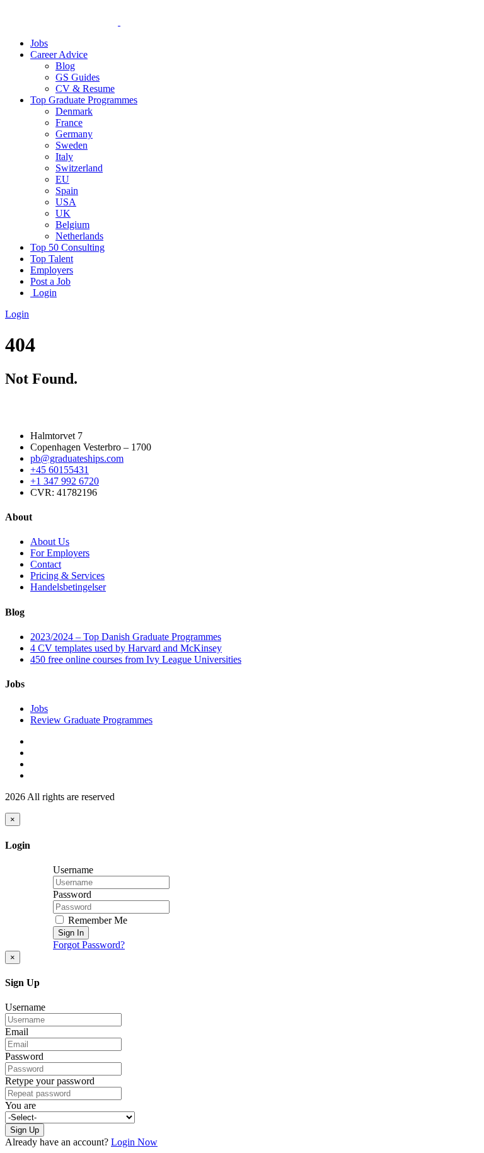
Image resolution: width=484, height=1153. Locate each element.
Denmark (74, 111)
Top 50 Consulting (67, 247)
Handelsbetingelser (68, 587)
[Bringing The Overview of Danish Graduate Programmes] (119, 21)
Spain (66, 190)
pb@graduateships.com (77, 458)
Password (72, 894)
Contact (45, 564)
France (69, 122)
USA (65, 202)
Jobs (39, 43)
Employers (51, 270)
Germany (74, 134)
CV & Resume (85, 88)
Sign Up (24, 1130)
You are (20, 1105)
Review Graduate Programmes (91, 719)
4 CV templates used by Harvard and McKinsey (126, 648)
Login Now (134, 1142)
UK (63, 213)
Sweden (71, 145)
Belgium (72, 224)
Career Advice (59, 54)
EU (62, 179)
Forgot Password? (89, 944)
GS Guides (77, 77)
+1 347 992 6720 (64, 481)
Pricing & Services (67, 575)
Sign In (71, 933)
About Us (49, 541)
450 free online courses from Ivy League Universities (135, 659)
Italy (64, 156)
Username (73, 869)
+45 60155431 (59, 469)
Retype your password (50, 1081)
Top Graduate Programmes (83, 100)
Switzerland (79, 168)
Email (16, 1031)
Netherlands (79, 236)
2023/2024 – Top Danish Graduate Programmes (125, 636)
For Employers (59, 553)
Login (43, 292)
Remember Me (96, 920)
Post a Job (50, 281)
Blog (65, 65)
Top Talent (51, 258)
